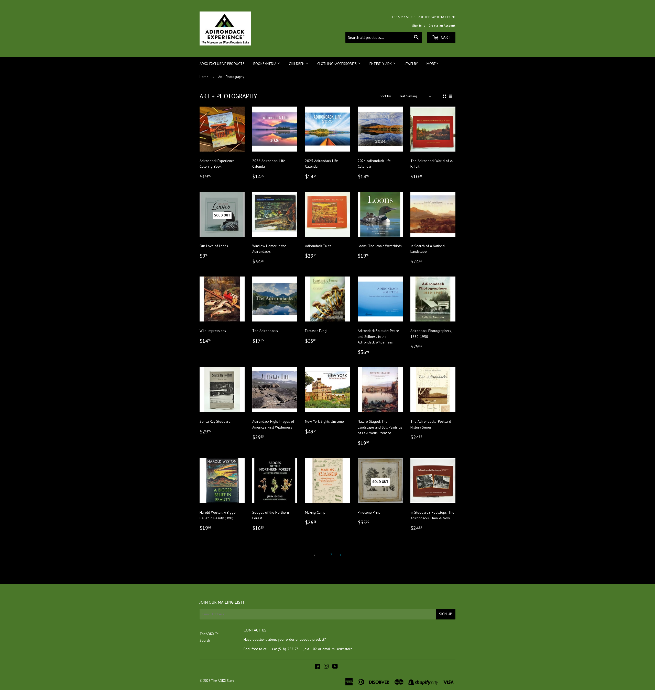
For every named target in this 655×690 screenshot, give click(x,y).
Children (297, 63)
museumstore (342, 649)
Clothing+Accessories (337, 63)
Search (205, 640)
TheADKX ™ (209, 633)
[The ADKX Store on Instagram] (326, 667)
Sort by (385, 96)
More (431, 63)
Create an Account (442, 25)
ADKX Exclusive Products (222, 63)
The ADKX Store (223, 680)
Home (204, 77)
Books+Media (265, 63)
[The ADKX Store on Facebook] (317, 667)
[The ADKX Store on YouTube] (335, 667)
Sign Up (445, 614)
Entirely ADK (381, 63)
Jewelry (411, 63)
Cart (445, 37)
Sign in (417, 25)
